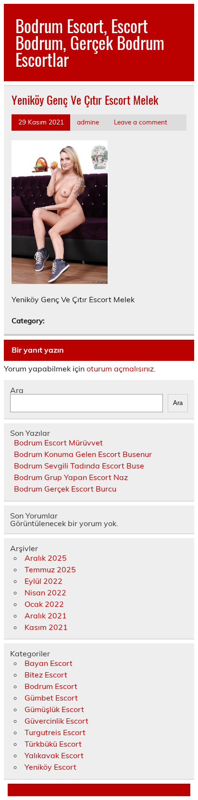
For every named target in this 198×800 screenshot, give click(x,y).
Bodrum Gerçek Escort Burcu (65, 488)
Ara (17, 390)
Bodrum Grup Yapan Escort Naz (71, 477)
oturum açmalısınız (120, 368)
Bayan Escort (49, 663)
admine (88, 122)
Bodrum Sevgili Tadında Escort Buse (79, 465)
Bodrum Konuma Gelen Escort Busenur (83, 454)
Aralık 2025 (46, 558)
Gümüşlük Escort (54, 709)
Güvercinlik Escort (56, 721)
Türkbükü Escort (53, 744)
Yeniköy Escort (50, 767)
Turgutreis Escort (55, 732)
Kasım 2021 (46, 627)
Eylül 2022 (43, 581)
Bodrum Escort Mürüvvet (58, 442)
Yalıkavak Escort (54, 755)
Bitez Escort (46, 674)
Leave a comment (140, 122)
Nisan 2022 (45, 592)
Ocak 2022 (44, 604)
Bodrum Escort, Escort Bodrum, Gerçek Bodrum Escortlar (89, 42)
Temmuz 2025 (50, 569)
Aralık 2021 (46, 615)
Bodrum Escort (51, 686)
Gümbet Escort (51, 697)
